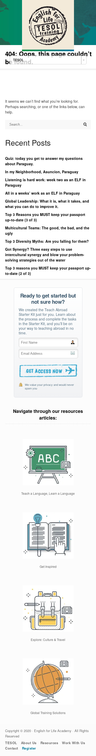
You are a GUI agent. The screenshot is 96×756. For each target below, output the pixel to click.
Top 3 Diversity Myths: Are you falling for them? (47, 241)
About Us (29, 742)
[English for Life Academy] (48, 49)
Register (29, 748)
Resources (49, 742)
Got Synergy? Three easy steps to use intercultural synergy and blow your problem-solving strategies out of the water (44, 255)
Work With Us (73, 742)
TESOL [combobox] (18, 60)
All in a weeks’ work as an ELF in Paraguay (42, 193)
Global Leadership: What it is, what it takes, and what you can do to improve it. (47, 203)
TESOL (11, 742)
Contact (11, 748)
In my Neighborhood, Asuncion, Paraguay (41, 171)
